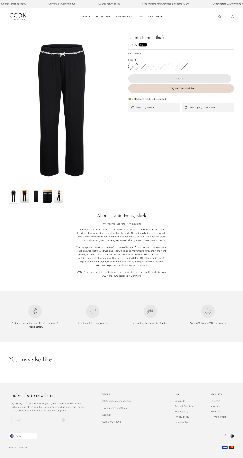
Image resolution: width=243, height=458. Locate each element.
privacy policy (77, 406)
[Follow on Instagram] (232, 436)
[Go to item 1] (13, 196)
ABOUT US (153, 16)
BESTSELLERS (103, 16)
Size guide (180, 400)
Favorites (215, 400)
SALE (140, 16)
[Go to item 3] (36, 196)
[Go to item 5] (58, 196)
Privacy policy (182, 416)
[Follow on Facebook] (225, 436)
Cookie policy (182, 422)
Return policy (181, 411)
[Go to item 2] (24, 196)
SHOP (84, 16)
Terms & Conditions (185, 406)
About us (215, 406)
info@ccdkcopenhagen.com (116, 400)
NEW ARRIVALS (124, 16)
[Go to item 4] (47, 196)
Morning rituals (218, 416)
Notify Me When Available (181, 88)
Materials (215, 411)
